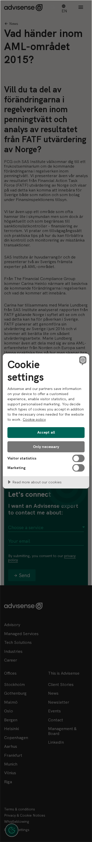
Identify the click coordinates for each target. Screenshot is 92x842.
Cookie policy (34, 419)
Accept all (46, 432)
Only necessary (46, 446)
